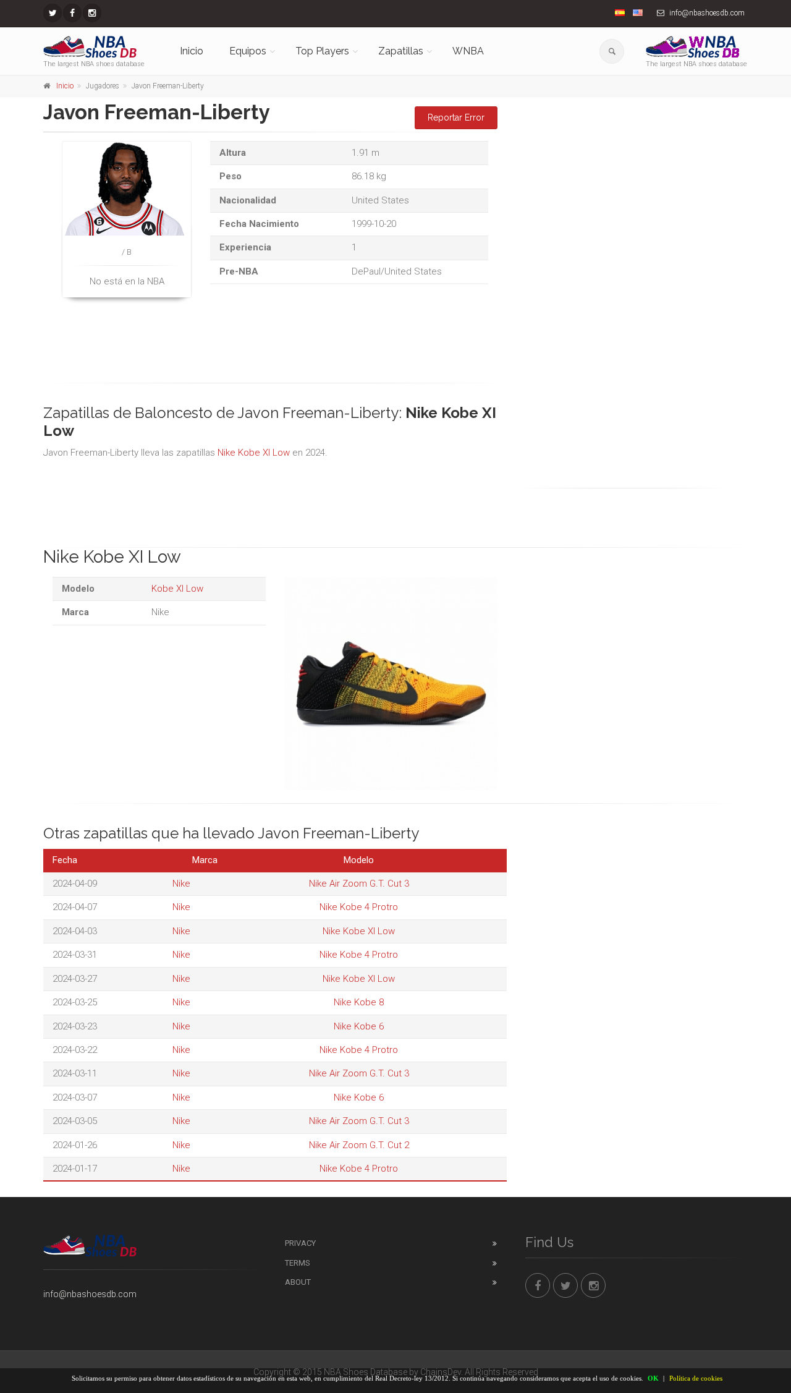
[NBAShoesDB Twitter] (52, 13)
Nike (181, 883)
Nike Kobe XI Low (254, 452)
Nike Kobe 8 (359, 1002)
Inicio (191, 51)
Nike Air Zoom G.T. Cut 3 (359, 883)
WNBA (468, 51)
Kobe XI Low (177, 588)
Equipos (247, 51)
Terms (297, 1262)
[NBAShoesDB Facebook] (72, 13)
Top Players (322, 51)
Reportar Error (456, 117)
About (298, 1282)
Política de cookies (695, 1378)
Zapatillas (400, 51)
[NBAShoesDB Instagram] (92, 13)
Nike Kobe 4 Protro (358, 907)
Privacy (300, 1243)
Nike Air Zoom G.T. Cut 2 (359, 1145)
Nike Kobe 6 (359, 1026)
